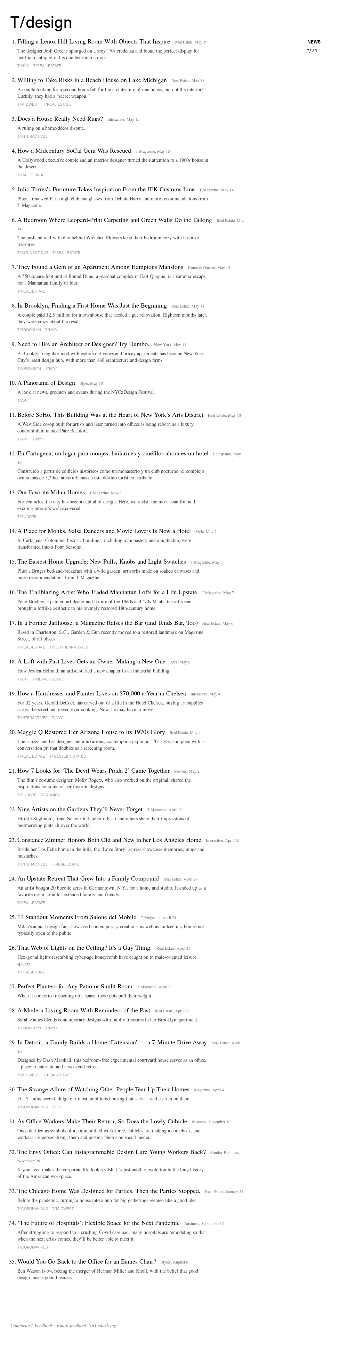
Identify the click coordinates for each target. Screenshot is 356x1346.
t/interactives (32, 136)
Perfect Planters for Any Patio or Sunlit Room (74, 986)
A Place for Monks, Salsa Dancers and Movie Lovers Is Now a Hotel (104, 530)
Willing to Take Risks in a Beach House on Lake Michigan (92, 79)
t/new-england (48, 679)
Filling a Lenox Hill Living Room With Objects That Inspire (93, 41)
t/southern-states (68, 647)
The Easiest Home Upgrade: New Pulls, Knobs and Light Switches (101, 561)
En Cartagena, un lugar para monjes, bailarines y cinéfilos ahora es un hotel (113, 453)
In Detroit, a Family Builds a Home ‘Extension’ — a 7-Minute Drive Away (112, 1042)
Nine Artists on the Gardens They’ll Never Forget (80, 809)
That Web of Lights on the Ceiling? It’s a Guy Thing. (84, 947)
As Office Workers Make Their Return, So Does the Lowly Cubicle (102, 1121)
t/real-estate (47, 65)
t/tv (56, 1106)
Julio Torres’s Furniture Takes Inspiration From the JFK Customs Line (106, 189)
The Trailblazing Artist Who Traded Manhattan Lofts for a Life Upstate (107, 592)
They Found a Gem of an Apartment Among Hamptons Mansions (100, 266)
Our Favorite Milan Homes (51, 492)
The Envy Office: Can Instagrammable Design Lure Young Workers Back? (111, 1151)
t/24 (312, 50)
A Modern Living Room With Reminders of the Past (83, 1010)
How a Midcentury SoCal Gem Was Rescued (74, 150)
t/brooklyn (29, 329)
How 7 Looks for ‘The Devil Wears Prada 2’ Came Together (93, 770)
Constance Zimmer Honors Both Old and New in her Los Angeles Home (109, 839)
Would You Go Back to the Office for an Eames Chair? (86, 1261)
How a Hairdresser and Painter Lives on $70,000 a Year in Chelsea (101, 693)
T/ (18, 21)
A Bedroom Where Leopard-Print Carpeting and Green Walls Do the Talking (114, 219)
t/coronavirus (32, 1106)
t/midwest (28, 104)
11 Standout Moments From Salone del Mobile (76, 917)
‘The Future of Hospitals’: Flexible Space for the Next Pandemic (98, 1222)
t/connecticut (32, 252)
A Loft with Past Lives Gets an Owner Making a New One (91, 661)
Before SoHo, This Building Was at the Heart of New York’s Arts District (110, 414)
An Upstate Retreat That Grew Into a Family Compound (88, 878)
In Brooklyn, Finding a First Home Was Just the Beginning (92, 305)
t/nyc (23, 65)
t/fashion (50, 794)
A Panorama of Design (46, 382)
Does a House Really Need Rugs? (60, 118)
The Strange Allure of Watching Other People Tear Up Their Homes (103, 1089)
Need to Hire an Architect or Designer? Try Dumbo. (83, 344)
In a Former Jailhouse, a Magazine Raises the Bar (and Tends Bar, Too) (107, 622)
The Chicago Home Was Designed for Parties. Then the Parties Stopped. (109, 1190)
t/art (22, 400)
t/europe (27, 516)
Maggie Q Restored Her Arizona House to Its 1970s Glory (91, 731)
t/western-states (67, 756)
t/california (30, 174)
